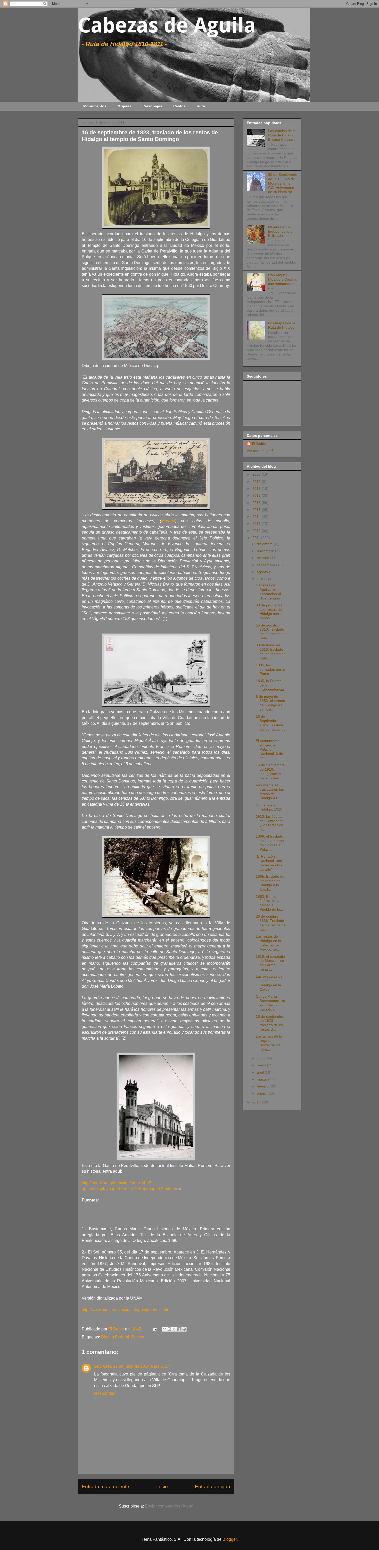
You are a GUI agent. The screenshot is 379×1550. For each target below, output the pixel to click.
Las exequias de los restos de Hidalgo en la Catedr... (269, 982)
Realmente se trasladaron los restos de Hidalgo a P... (270, 791)
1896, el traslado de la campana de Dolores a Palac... (270, 842)
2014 (257, 517)
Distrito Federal (115, 1337)
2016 (257, 503)
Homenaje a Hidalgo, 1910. (269, 807)
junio (261, 1058)
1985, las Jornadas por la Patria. (270, 669)
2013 (257, 523)
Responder (104, 1393)
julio (260, 579)
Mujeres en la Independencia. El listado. (280, 231)
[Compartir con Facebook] (179, 1329)
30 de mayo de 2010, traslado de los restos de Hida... (271, 651)
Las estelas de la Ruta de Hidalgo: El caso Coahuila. (282, 135)
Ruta (201, 106)
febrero (263, 1086)
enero (262, 1093)
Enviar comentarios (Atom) (169, 1506)
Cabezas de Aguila (167, 25)
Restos (179, 106)
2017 (257, 495)
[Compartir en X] (174, 1329)
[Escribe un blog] (169, 1329)
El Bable (259, 444)
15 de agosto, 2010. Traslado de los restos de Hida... (271, 631)
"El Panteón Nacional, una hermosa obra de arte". (269, 862)
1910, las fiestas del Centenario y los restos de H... (270, 822)
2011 (256, 538)
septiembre (266, 565)
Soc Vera (103, 1366)
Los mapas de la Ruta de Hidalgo (281, 325)
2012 (257, 531)
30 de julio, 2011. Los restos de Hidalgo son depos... (270, 611)
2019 (257, 482)
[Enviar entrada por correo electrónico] (154, 1329)
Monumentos (94, 106)
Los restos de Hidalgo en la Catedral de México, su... (268, 942)
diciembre (265, 544)
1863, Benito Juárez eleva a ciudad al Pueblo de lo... (270, 902)
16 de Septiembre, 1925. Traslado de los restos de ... (271, 725)
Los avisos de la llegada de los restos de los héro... (269, 1042)
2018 (257, 488)
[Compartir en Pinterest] (184, 1329)
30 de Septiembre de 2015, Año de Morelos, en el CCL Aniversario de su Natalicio (282, 183)
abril (261, 1072)
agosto (263, 572)
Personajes (152, 106)
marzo (262, 1079)
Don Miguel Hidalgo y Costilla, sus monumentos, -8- (282, 281)
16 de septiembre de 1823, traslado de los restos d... (270, 1022)
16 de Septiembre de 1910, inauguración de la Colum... (270, 771)
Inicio (162, 1486)
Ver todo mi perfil (260, 451)
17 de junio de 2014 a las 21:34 (142, 1366)
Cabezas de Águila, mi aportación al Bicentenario (268, 591)
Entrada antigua (212, 1486)
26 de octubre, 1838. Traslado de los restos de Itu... (271, 922)
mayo (262, 1065)
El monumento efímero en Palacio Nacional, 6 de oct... (269, 749)
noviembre (266, 551)
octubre (263, 558)
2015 (257, 510)
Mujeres (124, 106)
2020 (257, 474)
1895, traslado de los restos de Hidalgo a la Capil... (270, 882)
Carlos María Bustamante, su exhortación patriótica (270, 1002)
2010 (257, 1102)
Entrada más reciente (105, 1486)
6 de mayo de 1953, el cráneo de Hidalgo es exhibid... (270, 702)
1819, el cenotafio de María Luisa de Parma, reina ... (270, 962)
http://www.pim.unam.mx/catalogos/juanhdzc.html (126, 1310)
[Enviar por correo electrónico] (164, 1329)
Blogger (230, 1539)
